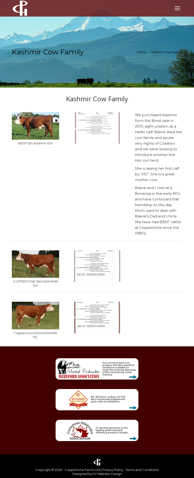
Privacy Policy (112, 470)
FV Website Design (107, 474)
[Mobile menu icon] (177, 8)
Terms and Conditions (142, 470)
